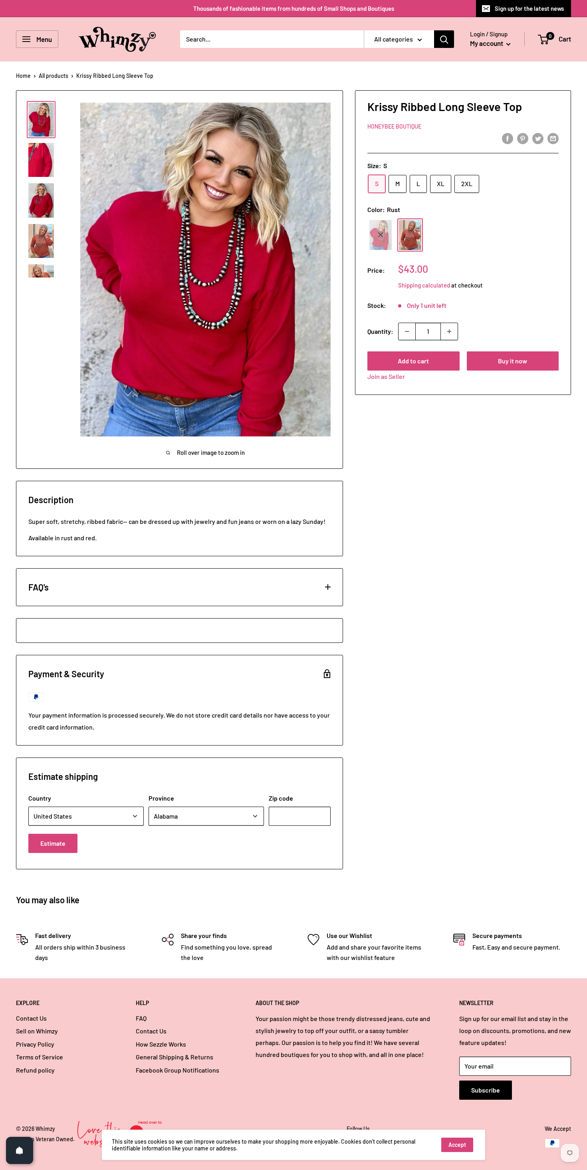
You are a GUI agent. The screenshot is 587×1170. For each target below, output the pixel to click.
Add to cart (413, 361)
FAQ (141, 1018)
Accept (457, 1144)
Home (23, 75)
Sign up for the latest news (529, 8)
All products (53, 75)
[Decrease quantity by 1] (407, 331)
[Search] (444, 39)
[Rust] (410, 235)
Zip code (281, 798)
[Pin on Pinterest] (522, 138)
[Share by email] (553, 138)
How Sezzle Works (161, 1044)
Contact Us (31, 1018)
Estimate (52, 843)
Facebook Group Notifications (177, 1070)
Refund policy (35, 1070)
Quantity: (380, 331)
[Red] (380, 235)
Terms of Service (39, 1057)
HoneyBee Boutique (394, 126)
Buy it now (512, 361)
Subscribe (485, 1090)
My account (487, 43)
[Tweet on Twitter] (537, 138)
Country (39, 798)
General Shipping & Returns (174, 1057)
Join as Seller (386, 376)
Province (161, 798)
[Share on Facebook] (507, 138)
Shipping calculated (424, 285)
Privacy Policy (35, 1044)
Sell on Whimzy (37, 1031)
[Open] (19, 1150)
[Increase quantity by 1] (449, 331)
